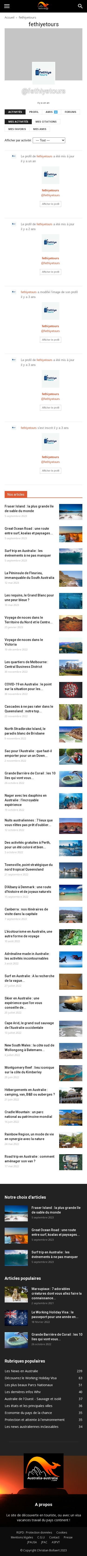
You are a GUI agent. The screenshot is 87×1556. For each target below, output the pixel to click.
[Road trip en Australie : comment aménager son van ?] (70, 1162)
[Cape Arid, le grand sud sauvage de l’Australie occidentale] (70, 1029)
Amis (51, 112)
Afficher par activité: (18, 140)
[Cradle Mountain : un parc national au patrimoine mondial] (70, 1118)
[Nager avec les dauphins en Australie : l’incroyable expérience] (70, 801)
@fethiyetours (50, 195)
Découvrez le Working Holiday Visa (31, 1378)
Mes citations (46, 121)
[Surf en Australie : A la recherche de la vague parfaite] (70, 982)
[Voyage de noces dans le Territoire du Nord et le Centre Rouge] (70, 623)
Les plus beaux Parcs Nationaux (29, 1385)
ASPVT (56, 1542)
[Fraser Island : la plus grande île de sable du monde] (70, 512)
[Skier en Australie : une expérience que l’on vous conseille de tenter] (70, 1004)
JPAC (44, 1542)
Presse (68, 1537)
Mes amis (39, 129)
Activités (15, 112)
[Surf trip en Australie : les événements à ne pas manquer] (70, 556)
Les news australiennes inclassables (31, 1426)
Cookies (61, 1532)
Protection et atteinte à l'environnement (35, 1419)
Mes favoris (17, 129)
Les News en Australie (21, 1371)
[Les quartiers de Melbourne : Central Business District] (70, 668)
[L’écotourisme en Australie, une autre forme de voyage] (70, 937)
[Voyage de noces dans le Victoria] (70, 645)
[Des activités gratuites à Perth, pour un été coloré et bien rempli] (70, 848)
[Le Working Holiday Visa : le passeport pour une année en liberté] (16, 1318)
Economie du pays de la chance (28, 1412)
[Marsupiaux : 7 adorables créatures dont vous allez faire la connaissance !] (16, 1294)
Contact (54, 1537)
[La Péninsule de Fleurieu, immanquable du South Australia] (70, 579)
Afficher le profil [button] (50, 204)
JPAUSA (32, 1542)
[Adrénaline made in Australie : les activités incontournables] (70, 959)
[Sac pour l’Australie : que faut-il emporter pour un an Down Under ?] (70, 757)
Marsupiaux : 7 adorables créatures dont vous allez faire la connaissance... (57, 1293)
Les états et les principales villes (28, 1406)
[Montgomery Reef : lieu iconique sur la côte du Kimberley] (70, 1073)
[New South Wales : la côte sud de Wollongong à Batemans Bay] (70, 1051)
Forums (70, 112)
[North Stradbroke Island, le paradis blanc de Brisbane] (70, 734)
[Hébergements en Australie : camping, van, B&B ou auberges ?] (70, 1095)
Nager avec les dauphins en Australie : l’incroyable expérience (26, 800)
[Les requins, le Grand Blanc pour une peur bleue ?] (70, 601)
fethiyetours (44, 156)
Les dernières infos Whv (23, 1392)
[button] (80, 6)
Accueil (9, 17)
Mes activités (18, 121)
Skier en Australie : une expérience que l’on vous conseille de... (23, 1002)
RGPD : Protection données (34, 1532)
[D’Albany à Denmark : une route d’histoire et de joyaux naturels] (70, 893)
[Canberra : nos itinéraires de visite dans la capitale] (70, 915)
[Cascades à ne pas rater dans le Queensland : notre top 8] (70, 712)
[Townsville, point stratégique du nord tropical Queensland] (70, 870)
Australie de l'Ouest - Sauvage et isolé (33, 1399)
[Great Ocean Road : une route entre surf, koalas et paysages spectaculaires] (70, 534)
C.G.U (41, 1537)
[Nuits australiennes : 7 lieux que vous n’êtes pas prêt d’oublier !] (70, 826)
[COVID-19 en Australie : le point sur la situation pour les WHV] (70, 690)
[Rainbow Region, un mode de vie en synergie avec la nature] (70, 1140)
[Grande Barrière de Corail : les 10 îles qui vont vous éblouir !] (70, 779)
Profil (34, 112)
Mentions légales (22, 1537)
